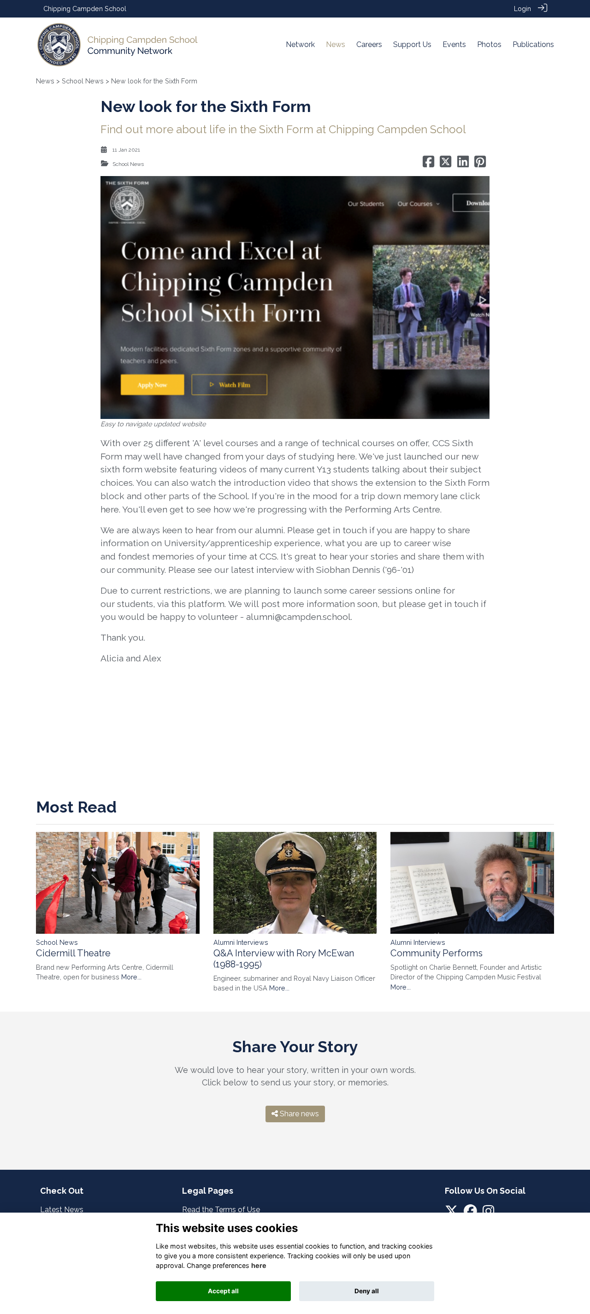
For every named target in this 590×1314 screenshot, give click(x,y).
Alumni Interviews (240, 942)
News (45, 81)
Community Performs (436, 953)
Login (522, 8)
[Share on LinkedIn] (463, 164)
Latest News (61, 1209)
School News (83, 81)
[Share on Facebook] (428, 164)
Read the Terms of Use (221, 1209)
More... (131, 977)
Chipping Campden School (84, 8)
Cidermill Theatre (73, 953)
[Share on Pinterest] (480, 164)
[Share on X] (445, 164)
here (109, 509)
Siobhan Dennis (348, 570)
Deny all (366, 1291)
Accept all (223, 1291)
